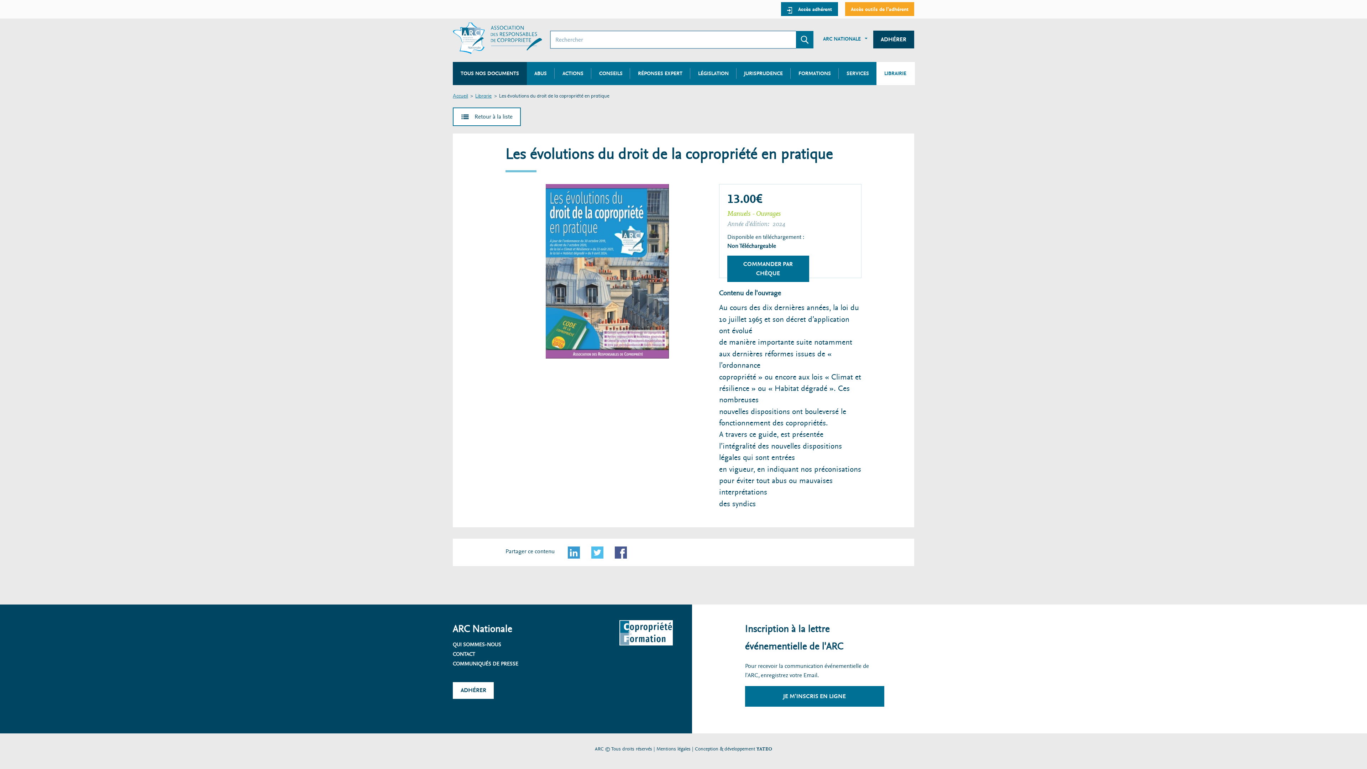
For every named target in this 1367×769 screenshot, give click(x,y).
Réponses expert (660, 73)
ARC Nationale (842, 39)
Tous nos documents (490, 73)
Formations (814, 73)
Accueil (460, 96)
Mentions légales (673, 749)
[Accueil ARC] (497, 38)
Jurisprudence (763, 73)
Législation (713, 73)
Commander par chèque (768, 268)
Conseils (611, 73)
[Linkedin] (574, 552)
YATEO (764, 749)
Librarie (483, 96)
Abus (540, 73)
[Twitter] (597, 552)
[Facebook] (621, 552)
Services (858, 73)
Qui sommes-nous (477, 644)
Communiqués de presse (485, 663)
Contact (464, 654)
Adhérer (893, 39)
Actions (572, 73)
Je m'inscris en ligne (814, 696)
